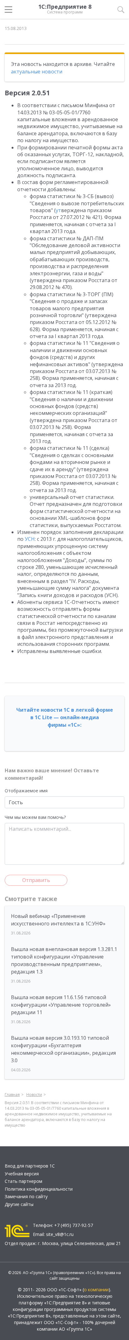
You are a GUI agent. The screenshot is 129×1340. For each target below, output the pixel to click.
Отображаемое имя (26, 791)
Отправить (36, 880)
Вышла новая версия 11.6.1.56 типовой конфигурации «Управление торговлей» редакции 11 (61, 1005)
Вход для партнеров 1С (30, 1166)
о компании (96, 1290)
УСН (30, 539)
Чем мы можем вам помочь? (35, 817)
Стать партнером (23, 1181)
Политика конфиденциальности (39, 1189)
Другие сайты (19, 1204)
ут (58, 210)
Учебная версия (22, 1174)
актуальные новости (36, 71)
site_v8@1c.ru (60, 1234)
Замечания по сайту (26, 1196)
